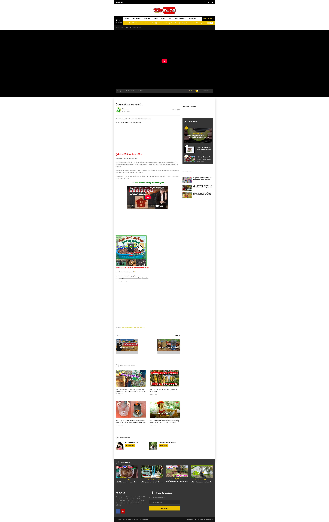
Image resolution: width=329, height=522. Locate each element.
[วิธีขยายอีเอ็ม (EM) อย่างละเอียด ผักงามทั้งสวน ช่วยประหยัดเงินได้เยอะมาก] (127, 471)
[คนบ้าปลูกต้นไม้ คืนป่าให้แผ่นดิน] (153, 446)
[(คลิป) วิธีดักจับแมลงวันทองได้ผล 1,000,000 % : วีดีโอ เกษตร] (165, 378)
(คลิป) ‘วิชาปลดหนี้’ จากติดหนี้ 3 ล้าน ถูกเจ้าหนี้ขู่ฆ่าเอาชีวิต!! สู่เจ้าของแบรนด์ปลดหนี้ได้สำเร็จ (164, 421)
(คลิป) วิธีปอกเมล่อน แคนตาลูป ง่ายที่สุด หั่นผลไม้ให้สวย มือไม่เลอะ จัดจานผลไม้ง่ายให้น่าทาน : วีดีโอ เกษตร (198, 138)
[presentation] (208, 23)
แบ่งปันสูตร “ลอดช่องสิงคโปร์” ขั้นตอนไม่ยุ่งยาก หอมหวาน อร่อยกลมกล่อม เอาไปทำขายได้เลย (202, 179)
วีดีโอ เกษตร (125, 109)
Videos (122, 27)
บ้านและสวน (134, 119)
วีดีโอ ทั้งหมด (119, 2)
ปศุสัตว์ (163, 18)
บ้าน (127, 328)
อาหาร (201, 133)
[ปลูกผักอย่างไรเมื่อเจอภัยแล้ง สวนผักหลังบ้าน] (152, 471)
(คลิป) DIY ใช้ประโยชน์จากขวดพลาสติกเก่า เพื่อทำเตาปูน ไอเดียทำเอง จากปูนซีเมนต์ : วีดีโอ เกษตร (131, 421)
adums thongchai (131, 442)
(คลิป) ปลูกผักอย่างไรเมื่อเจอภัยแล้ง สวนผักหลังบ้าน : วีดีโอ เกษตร (158, 482)
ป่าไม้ (170, 18)
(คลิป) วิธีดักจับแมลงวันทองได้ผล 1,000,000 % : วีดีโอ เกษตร (164, 391)
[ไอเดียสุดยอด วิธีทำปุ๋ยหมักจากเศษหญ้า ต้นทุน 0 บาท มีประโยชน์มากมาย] (177, 471)
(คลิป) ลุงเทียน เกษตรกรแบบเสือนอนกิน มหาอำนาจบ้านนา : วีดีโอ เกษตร (210, 482)
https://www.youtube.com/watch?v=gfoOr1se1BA (133, 278)
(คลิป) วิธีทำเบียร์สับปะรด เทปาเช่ (138, 23)
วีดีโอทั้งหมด (141, 119)
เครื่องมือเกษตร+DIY (180, 18)
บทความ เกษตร (137, 18)
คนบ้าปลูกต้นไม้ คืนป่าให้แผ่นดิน (167, 442)
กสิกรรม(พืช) (147, 18)
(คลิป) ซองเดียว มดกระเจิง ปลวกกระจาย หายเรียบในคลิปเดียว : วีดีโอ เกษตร (204, 159)
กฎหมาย (123, 328)
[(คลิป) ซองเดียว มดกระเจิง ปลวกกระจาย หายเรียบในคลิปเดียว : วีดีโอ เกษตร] (189, 159)
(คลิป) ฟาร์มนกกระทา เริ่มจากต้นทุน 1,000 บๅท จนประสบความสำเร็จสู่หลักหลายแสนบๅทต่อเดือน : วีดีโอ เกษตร (131, 391)
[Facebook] (118, 511)
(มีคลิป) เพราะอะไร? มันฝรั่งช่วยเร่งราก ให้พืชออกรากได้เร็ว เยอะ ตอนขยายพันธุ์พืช (202, 194)
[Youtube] (123, 511)
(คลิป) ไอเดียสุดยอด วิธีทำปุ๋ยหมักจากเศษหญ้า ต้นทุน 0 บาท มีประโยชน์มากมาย (186, 481)
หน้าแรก (127, 18)
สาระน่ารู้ (147, 119)
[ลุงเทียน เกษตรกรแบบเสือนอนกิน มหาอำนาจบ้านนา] (202, 471)
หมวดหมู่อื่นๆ (192, 18)
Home (117, 27)
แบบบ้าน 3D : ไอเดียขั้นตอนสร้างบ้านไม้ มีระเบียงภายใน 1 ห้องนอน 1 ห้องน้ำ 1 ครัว (204, 149)
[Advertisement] (148, 139)
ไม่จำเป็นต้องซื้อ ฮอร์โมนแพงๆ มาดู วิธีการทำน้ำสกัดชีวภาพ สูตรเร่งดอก (202, 186)
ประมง (156, 18)
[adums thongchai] (120, 446)
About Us (200, 519)
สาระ (138, 328)
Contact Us (209, 519)
